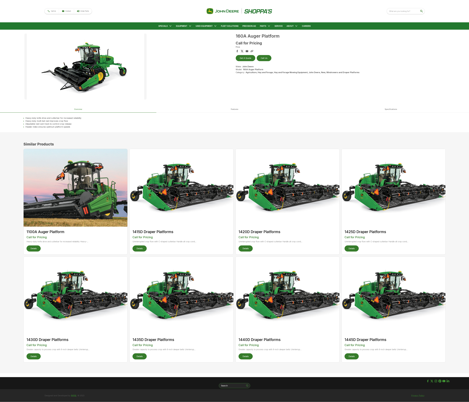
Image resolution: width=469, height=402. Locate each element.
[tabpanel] (128, 67)
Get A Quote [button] (245, 58)
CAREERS (306, 26)
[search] (422, 11)
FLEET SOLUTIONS (230, 26)
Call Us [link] (264, 58)
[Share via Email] (246, 51)
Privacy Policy (417, 395)
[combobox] (406, 11)
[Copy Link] (251, 51)
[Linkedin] (447, 381)
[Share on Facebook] (237, 51)
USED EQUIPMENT (204, 26)
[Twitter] (431, 381)
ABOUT (290, 26)
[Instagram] (435, 381)
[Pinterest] (439, 381)
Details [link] (34, 248)
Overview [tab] (78, 109)
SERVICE (279, 26)
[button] (52, 11)
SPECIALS (163, 26)
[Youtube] (443, 381)
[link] (83, 11)
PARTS (263, 26)
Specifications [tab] (391, 109)
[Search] (247, 385)
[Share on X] (242, 51)
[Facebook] (427, 381)
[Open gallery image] (85, 66)
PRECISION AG (249, 26)
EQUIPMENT (181, 26)
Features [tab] (234, 109)
